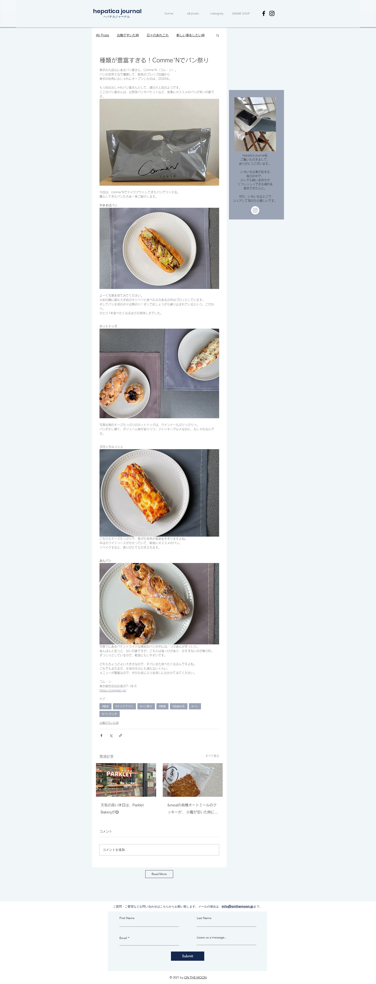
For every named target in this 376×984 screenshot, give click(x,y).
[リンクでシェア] (120, 735)
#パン (195, 706)
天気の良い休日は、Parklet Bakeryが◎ (122, 808)
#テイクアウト (124, 706)
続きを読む (184, 35)
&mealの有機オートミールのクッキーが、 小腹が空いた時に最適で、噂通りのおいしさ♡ (192, 809)
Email (123, 941)
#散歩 (105, 706)
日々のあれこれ (158, 35)
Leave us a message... (212, 940)
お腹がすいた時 (128, 35)
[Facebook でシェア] (101, 735)
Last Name (204, 921)
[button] (218, 35)
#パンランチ (109, 714)
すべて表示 (212, 756)
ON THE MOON (195, 980)
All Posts (102, 35)
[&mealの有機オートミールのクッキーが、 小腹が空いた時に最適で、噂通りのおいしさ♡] (193, 780)
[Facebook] (263, 13)
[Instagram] (271, 13)
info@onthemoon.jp (237, 909)
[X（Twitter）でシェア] (111, 735)
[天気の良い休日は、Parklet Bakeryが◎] (126, 780)
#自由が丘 (179, 706)
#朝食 (162, 706)
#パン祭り (146, 706)
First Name (127, 921)
